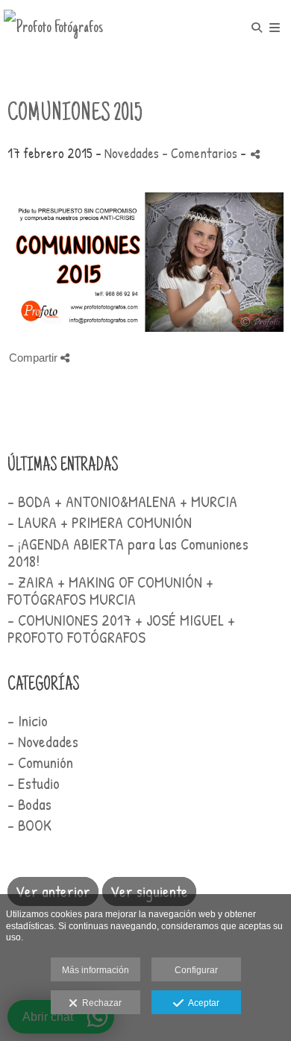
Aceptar (201, 1003)
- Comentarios (201, 153)
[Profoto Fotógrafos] (53, 28)
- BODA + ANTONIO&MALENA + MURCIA (122, 501)
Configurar (196, 970)
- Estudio (33, 783)
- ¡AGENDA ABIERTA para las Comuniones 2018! (127, 552)
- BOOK (29, 825)
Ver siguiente (149, 891)
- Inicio (27, 721)
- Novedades (42, 741)
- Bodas (29, 804)
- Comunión (40, 762)
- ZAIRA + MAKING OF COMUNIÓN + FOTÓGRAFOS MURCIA (110, 590)
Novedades (131, 153)
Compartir (34, 357)
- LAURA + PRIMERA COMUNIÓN (99, 522)
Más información (95, 970)
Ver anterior (53, 891)
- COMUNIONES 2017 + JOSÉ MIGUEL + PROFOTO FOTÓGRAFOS (121, 628)
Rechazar (100, 1003)
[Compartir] (255, 154)
